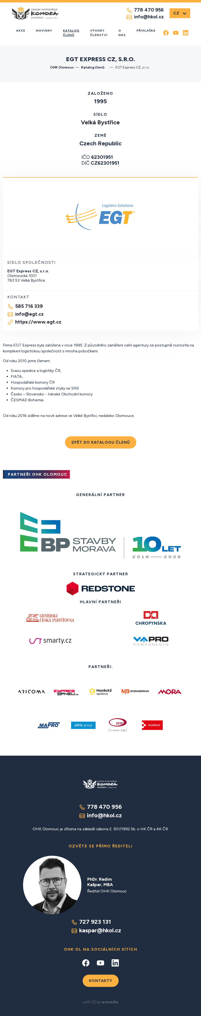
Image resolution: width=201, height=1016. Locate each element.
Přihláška (146, 30)
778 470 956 (149, 10)
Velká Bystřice (100, 122)
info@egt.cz (29, 314)
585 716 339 (29, 306)
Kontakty (100, 980)
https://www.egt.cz (38, 322)
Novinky (44, 30)
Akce (20, 30)
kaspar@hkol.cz (100, 930)
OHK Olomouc (62, 67)
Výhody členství (99, 33)
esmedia (110, 1002)
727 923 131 (95, 921)
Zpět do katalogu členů (100, 442)
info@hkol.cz (149, 17)
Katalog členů (71, 33)
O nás (122, 33)
